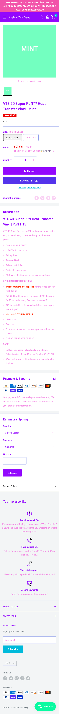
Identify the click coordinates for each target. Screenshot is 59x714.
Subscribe (13, 649)
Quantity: (7, 159)
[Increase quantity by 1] (33, 160)
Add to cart (29, 170)
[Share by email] (54, 198)
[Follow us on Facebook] (5, 678)
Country (7, 426)
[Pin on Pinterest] (42, 198)
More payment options (30, 187)
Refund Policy (10, 486)
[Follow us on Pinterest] (22, 678)
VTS (5, 121)
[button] (35, 150)
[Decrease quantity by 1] (17, 160)
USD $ (7, 663)
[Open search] (41, 17)
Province (7, 440)
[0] (53, 17)
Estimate (12, 472)
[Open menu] (4, 17)
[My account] (47, 17)
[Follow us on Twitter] (11, 678)
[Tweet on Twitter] (48, 198)
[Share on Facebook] (36, 198)
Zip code (7, 454)
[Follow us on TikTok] (28, 678)
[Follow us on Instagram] (17, 678)
